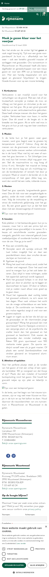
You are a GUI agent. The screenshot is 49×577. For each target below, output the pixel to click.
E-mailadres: (7, 523)
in (14, 456)
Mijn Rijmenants (37, 9)
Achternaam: (30, 514)
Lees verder (21, 543)
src (37, 14)
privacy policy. (34, 509)
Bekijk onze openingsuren (14, 443)
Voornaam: (6, 514)
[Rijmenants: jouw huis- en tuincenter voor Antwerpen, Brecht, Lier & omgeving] (12, 18)
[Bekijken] (44, 14)
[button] (24, 572)
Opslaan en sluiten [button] (14, 565)
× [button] (46, 527)
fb (8, 456)
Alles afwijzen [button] (37, 565)
